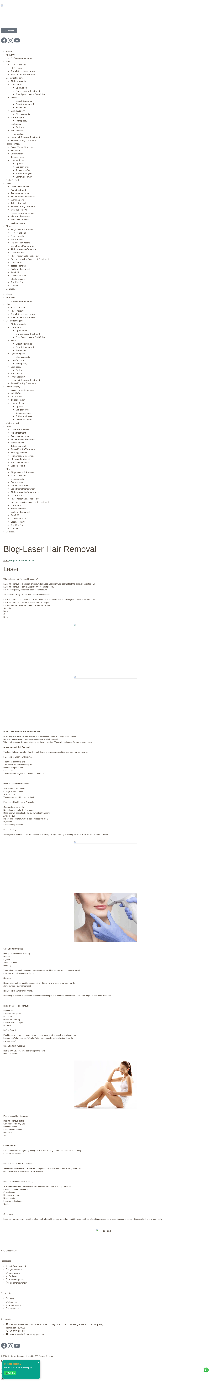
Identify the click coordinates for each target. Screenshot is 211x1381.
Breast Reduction (24, 101)
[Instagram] (10, 40)
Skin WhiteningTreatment (23, 206)
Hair (8, 61)
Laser (8, 183)
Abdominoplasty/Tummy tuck (25, 249)
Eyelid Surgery (18, 110)
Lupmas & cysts (18, 160)
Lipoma (19, 163)
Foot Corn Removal (20, 219)
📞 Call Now (10, 1373)
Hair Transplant (18, 64)
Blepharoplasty (23, 114)
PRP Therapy (17, 68)
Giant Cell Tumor (24, 176)
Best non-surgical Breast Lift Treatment (30, 259)
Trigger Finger (18, 157)
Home (9, 51)
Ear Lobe (20, 127)
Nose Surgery (17, 117)
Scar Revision (17, 282)
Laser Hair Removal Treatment (25, 137)
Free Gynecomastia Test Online (31, 94)
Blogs (8, 226)
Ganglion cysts (23, 166)
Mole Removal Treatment (23, 196)
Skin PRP (15, 272)
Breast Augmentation (26, 104)
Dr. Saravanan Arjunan (21, 58)
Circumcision (17, 153)
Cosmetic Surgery (14, 77)
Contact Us (11, 288)
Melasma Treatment (20, 216)
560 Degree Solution (44, 1356)
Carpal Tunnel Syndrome (22, 147)
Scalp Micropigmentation (23, 71)
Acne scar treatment (20, 193)
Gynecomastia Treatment (28, 91)
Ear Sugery (16, 124)
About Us (10, 54)
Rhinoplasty (21, 120)
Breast (14, 97)
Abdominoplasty (18, 81)
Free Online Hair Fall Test (23, 74)
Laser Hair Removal (20, 186)
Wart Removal (17, 199)
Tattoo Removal (18, 203)
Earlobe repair (17, 239)
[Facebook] (4, 40)
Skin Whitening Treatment (23, 140)
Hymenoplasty (18, 133)
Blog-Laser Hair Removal (22, 229)
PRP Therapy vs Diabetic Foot (25, 255)
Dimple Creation (18, 275)
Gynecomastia (17, 236)
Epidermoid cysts (24, 173)
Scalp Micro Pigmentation (23, 246)
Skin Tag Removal (19, 209)
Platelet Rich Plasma (20, 242)
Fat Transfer (17, 130)
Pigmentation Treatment (22, 213)
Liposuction (16, 84)
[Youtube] (17, 40)
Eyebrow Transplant (20, 269)
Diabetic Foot (12, 180)
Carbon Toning (18, 222)
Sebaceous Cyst (23, 170)
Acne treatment (18, 190)
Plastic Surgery (13, 143)
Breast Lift (21, 107)
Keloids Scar (16, 150)
